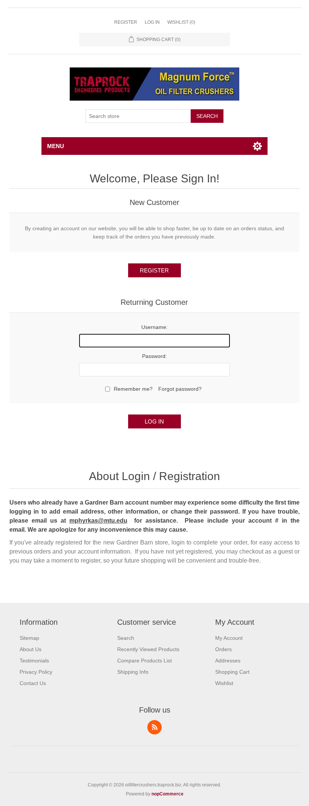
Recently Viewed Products (148, 649)
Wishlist (224, 683)
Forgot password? (180, 389)
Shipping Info (132, 672)
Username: (154, 327)
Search (207, 116)
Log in (152, 22)
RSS (154, 727)
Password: (154, 356)
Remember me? (133, 389)
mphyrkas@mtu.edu (98, 520)
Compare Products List (144, 661)
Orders (223, 649)
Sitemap (29, 638)
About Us (30, 649)
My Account (229, 638)
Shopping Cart (232, 672)
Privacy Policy (36, 672)
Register (125, 22)
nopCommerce (167, 794)
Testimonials (34, 661)
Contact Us (33, 683)
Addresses (227, 661)
